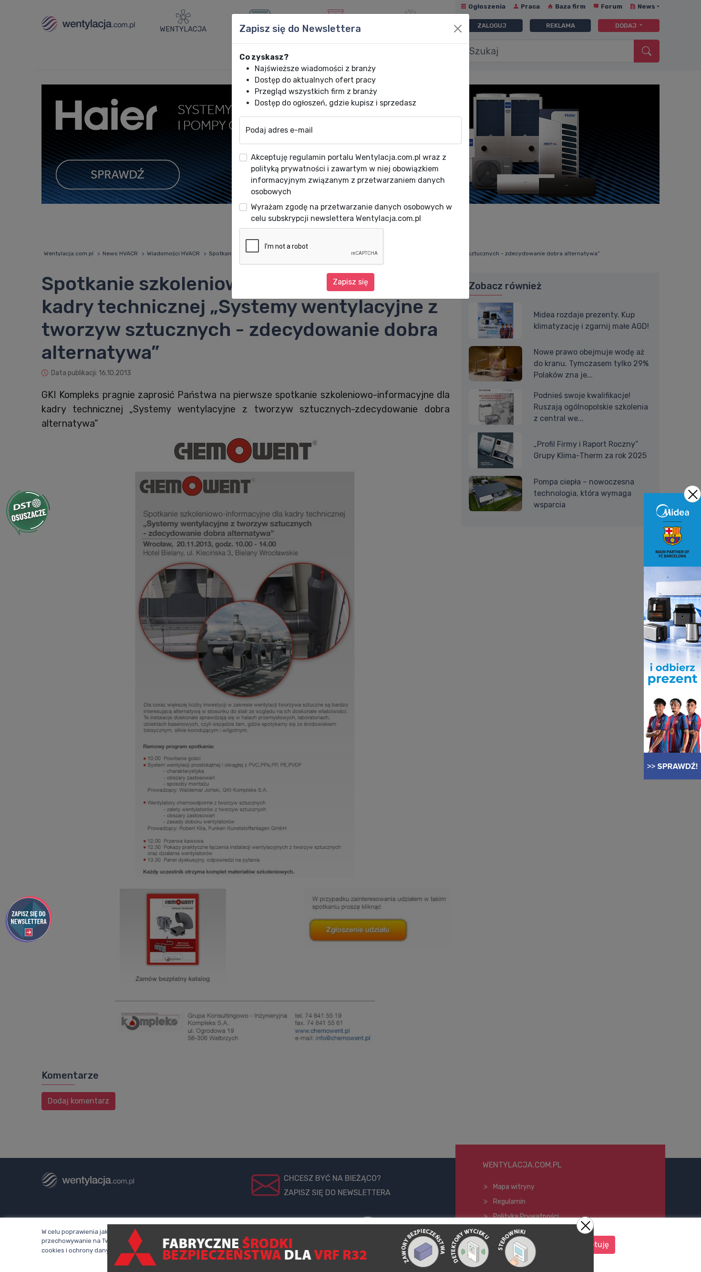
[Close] (457, 28)
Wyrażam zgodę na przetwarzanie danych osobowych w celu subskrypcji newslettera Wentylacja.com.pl (351, 212)
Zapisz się (350, 281)
